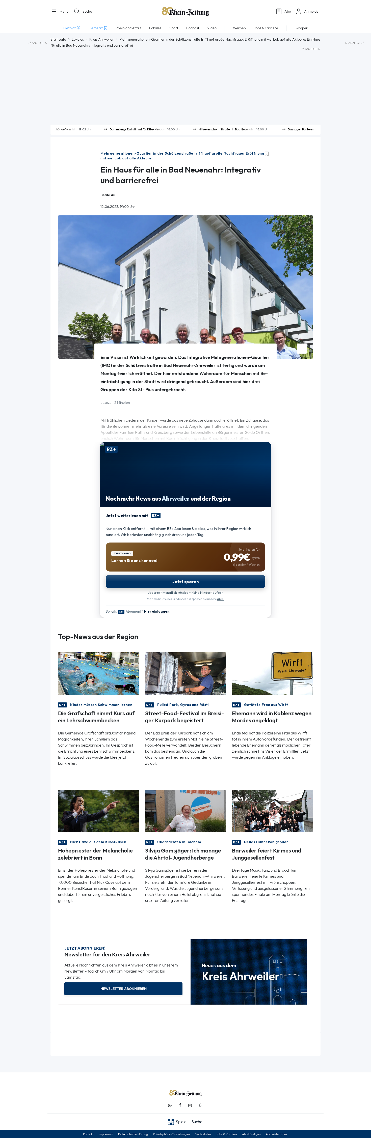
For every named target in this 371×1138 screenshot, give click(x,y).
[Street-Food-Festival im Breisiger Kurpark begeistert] (185, 673)
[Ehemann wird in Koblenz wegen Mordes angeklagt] (272, 673)
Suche (87, 11)
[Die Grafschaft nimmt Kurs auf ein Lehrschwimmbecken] (98, 673)
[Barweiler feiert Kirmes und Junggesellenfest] (272, 810)
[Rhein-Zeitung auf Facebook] (179, 1105)
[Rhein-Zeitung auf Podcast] (200, 1105)
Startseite (58, 39)
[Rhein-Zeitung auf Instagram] (190, 1105)
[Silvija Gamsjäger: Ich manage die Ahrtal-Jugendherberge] (185, 810)
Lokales (78, 39)
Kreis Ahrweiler (101, 39)
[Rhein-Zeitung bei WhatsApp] (169, 1105)
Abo (287, 11)
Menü (63, 11)
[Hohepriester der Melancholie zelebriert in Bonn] (98, 810)
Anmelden (312, 11)
